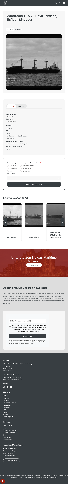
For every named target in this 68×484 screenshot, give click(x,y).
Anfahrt (5, 428)
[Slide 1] (33, 88)
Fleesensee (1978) (33, 237)
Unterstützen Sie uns (9, 403)
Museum (6, 398)
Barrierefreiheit (27, 477)
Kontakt (5, 412)
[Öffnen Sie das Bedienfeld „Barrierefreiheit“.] (2, 481)
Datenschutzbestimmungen (26, 343)
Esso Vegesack (11, 237)
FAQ (4, 410)
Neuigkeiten (7, 405)
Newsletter (6, 407)
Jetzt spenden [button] (34, 265)
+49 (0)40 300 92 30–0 (13, 375)
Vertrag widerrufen (52, 477)
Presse (5, 414)
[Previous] (5, 226)
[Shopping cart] (58, 3)
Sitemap (43, 477)
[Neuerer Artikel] (63, 226)
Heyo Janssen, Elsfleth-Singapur (17, 144)
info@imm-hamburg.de (15, 379)
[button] (64, 3)
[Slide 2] (35, 88)
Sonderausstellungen (10, 451)
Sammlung (6, 400)
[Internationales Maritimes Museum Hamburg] (12, 3)
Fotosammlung (11, 121)
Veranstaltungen (8, 453)
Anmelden (28, 336)
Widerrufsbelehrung (59, 475)
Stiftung (5, 396)
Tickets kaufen (7, 439)
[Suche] (55, 3)
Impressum (50, 475)
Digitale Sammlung (9, 455)
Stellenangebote (8, 417)
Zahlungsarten (36, 477)
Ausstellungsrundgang (10, 448)
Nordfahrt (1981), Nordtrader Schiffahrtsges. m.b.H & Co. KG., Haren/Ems (55, 235)
